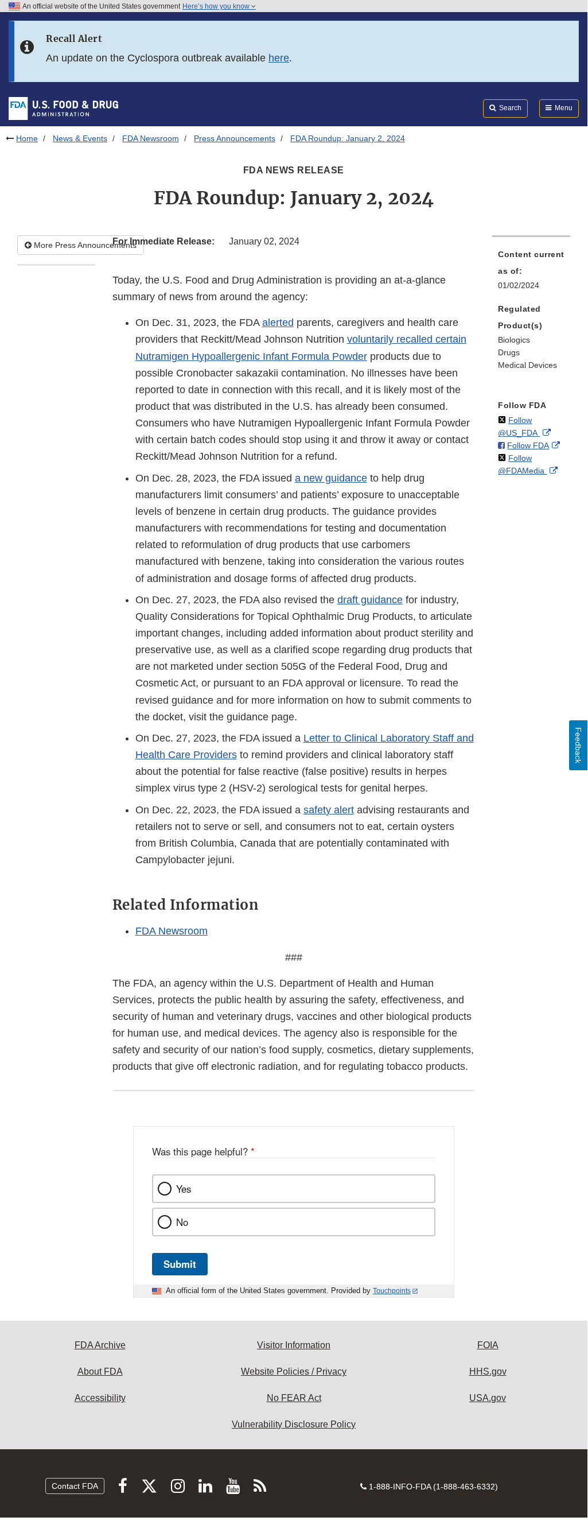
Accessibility (100, 1398)
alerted (278, 322)
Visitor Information (293, 1345)
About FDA (100, 1371)
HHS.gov (488, 1371)
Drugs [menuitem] (509, 352)
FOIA (488, 1345)
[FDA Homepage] (63, 107)
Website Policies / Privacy (293, 1371)
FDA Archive (100, 1345)
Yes (183, 1189)
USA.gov (487, 1398)
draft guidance (370, 600)
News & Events (80, 138)
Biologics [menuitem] (514, 339)
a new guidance (331, 478)
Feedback (578, 745)
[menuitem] (531, 273)
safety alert (328, 810)
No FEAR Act (294, 1398)
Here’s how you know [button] (216, 6)
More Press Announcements (84, 245)
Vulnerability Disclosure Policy (294, 1424)
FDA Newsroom (150, 138)
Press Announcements (234, 138)
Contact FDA (75, 1486)
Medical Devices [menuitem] (527, 365)
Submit (179, 1264)
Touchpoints (392, 1291)
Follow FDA (528, 445)
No (182, 1222)
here (278, 58)
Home (27, 138)
